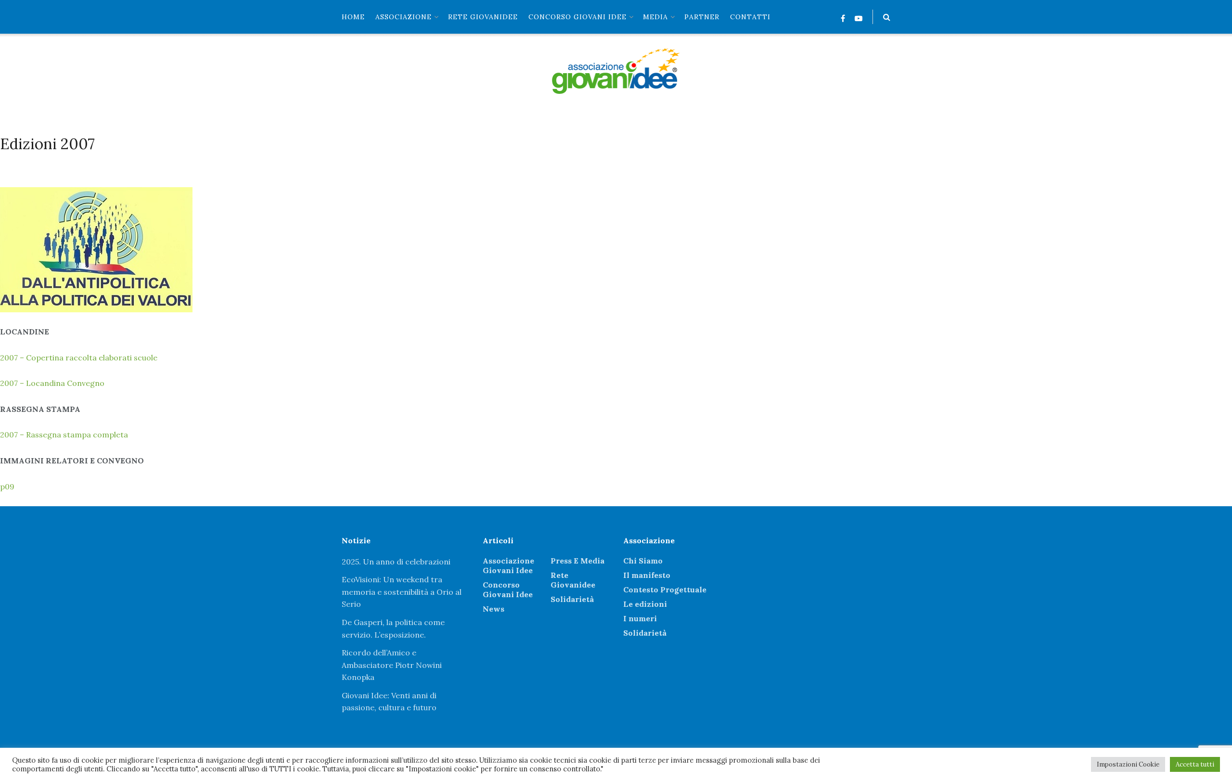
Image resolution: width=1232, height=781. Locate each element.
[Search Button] (886, 17)
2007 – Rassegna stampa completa (64, 434)
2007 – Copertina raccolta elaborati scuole (78, 357)
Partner (701, 17)
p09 (7, 486)
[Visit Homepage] (616, 71)
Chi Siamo (643, 560)
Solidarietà (572, 599)
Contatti (750, 17)
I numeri (640, 618)
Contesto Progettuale (664, 589)
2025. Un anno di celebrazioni (396, 561)
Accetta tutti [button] (1195, 764)
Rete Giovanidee (573, 579)
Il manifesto (646, 575)
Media (655, 17)
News (493, 609)
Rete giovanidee (483, 17)
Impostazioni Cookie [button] (1128, 764)
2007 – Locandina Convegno (52, 383)
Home (353, 17)
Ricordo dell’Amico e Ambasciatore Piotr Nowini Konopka (392, 665)
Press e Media (577, 560)
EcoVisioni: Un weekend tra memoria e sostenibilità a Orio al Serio (402, 592)
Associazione (403, 17)
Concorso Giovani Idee (577, 17)
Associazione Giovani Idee (508, 565)
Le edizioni (645, 604)
